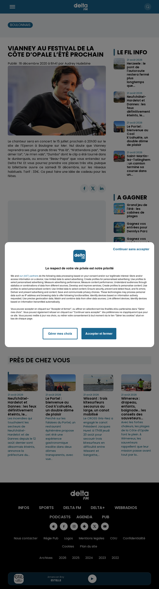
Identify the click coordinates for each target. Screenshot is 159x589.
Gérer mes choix (60, 333)
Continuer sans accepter (131, 249)
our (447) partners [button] (28, 275)
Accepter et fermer (98, 333)
